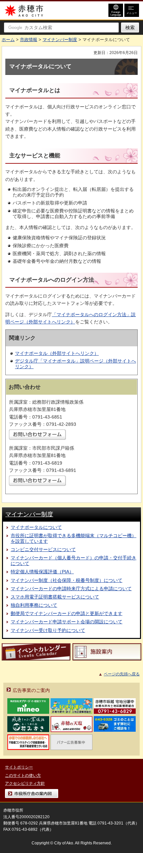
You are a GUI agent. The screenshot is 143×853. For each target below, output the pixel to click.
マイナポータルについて (36, 527)
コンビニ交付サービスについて (43, 549)
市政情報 (28, 39)
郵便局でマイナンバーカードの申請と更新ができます (66, 613)
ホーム (8, 39)
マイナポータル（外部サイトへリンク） (57, 353)
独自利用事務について (34, 605)
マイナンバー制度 (60, 39)
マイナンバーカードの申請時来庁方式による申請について (71, 588)
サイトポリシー (19, 767)
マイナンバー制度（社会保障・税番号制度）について (66, 580)
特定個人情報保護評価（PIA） (42, 571)
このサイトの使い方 (23, 775)
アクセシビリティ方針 (25, 783)
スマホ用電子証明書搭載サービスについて (55, 596)
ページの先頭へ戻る (122, 674)
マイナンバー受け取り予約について (48, 630)
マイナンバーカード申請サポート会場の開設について (66, 621)
